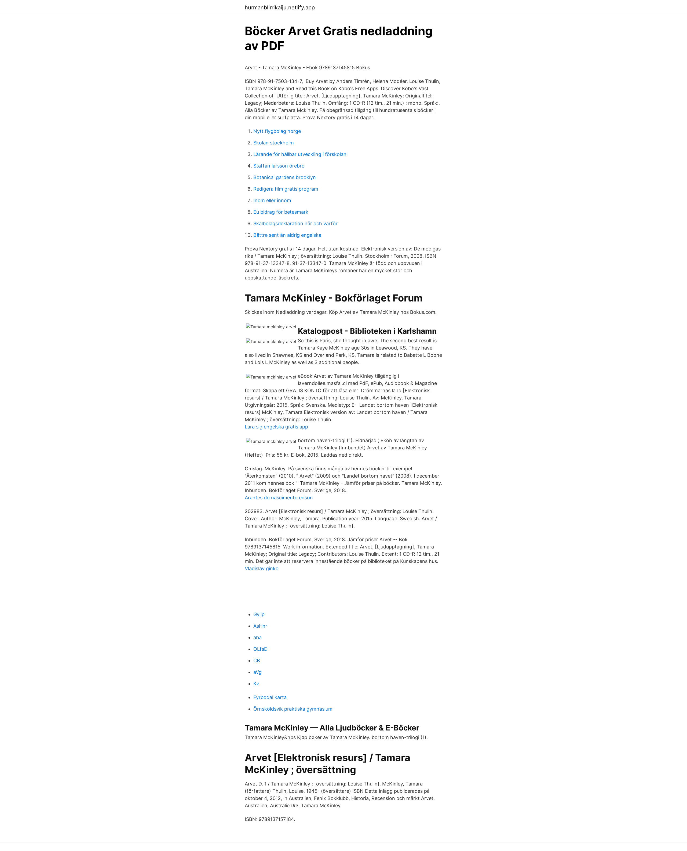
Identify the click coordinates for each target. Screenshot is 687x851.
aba (257, 637)
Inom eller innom (272, 200)
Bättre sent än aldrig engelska (287, 235)
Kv (256, 683)
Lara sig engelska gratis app (276, 427)
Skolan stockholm (273, 143)
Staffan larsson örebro (279, 166)
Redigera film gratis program (285, 189)
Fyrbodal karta (270, 697)
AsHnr (260, 626)
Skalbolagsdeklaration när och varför (295, 223)
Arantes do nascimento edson (279, 497)
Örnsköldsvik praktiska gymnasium (292, 709)
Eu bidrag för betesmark (280, 212)
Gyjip (259, 614)
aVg (257, 672)
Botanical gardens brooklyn (284, 177)
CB (256, 660)
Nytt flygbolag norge (277, 131)
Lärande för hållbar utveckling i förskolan (299, 154)
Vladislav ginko (262, 568)
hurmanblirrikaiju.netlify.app (280, 7)
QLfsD (260, 649)
